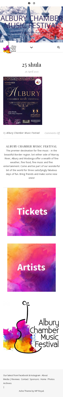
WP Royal (39, 390)
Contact (24, 379)
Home (43, 379)
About (44, 375)
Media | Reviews (11, 379)
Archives (7, 383)
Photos (51, 379)
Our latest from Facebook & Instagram (21, 375)
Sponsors (34, 379)
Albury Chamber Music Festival (31, 21)
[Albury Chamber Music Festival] (9, 47)
